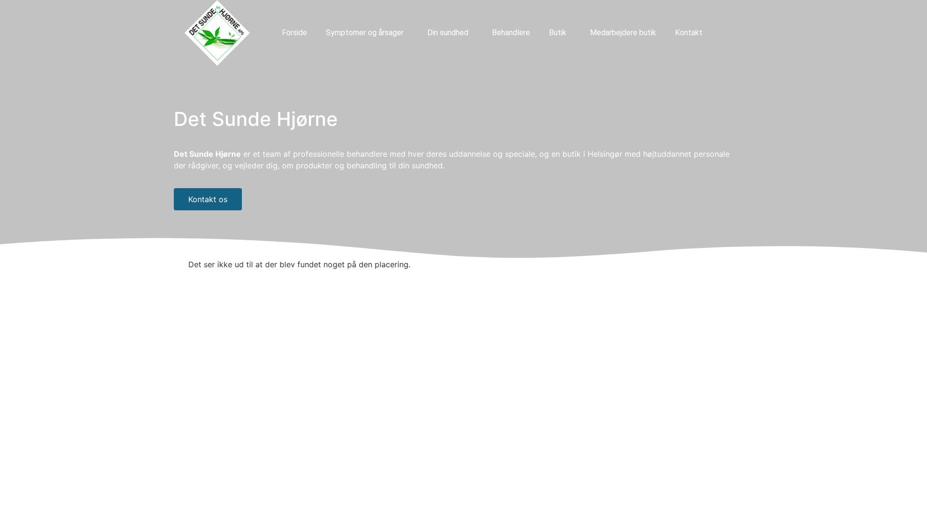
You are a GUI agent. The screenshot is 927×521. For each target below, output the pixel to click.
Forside (294, 32)
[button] (367, 33)
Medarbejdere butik (623, 32)
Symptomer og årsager (365, 32)
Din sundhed (447, 32)
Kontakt (688, 32)
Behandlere (511, 32)
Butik (557, 32)
